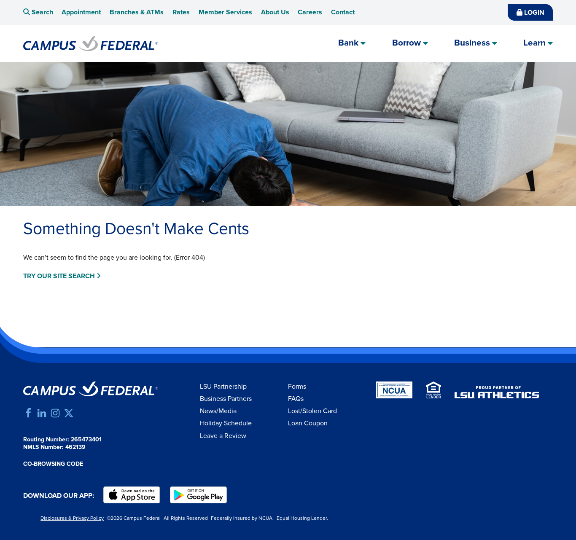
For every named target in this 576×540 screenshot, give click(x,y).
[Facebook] (28, 413)
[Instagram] (55, 413)
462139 (75, 447)
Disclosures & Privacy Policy (72, 518)
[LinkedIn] (42, 413)
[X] (69, 413)
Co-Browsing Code (53, 464)
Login (533, 12)
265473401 (86, 439)
